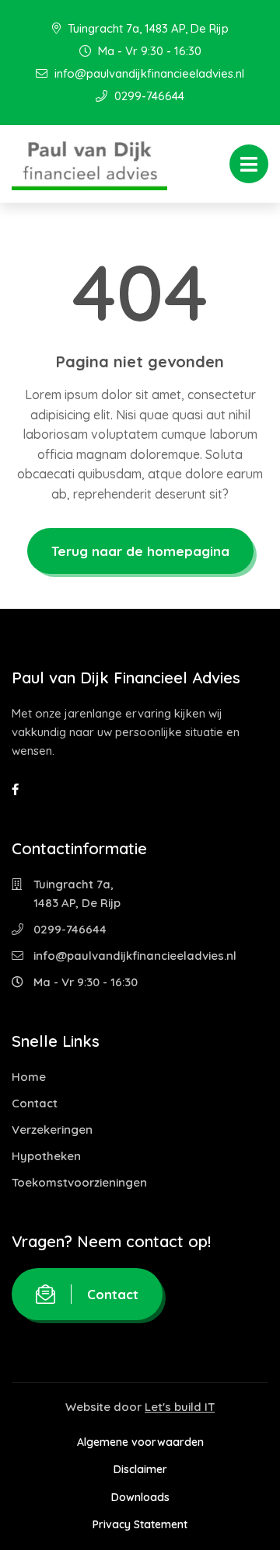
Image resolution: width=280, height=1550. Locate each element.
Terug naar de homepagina (140, 551)
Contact (35, 1103)
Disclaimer (140, 1469)
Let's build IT (180, 1406)
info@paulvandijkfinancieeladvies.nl (147, 73)
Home (29, 1076)
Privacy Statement (140, 1524)
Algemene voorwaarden (140, 1442)
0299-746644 (147, 96)
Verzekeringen (52, 1129)
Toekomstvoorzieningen (79, 1182)
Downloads (140, 1497)
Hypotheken (46, 1156)
